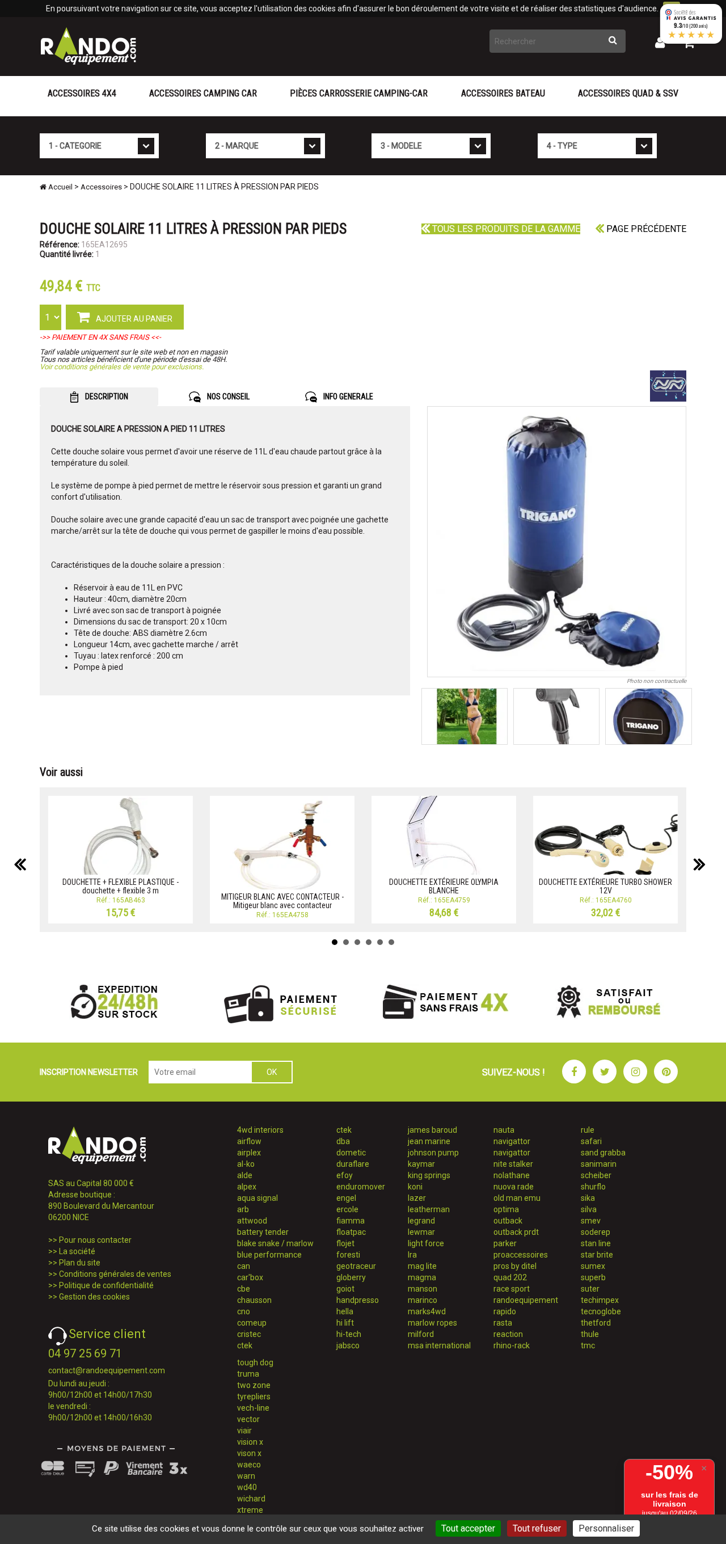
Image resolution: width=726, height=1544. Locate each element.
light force (426, 1243)
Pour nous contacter (95, 1240)
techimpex (600, 1300)
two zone (254, 1385)
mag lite (422, 1266)
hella (344, 1311)
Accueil (60, 187)
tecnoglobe (601, 1311)
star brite (597, 1254)
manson (422, 1288)
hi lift (345, 1322)
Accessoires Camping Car (203, 93)
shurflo (593, 1186)
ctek (244, 1345)
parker (505, 1243)
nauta (503, 1129)
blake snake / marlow (275, 1243)
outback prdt (516, 1232)
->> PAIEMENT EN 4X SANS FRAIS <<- (100, 337)
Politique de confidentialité (106, 1285)
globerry (351, 1277)
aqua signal (257, 1198)
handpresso (357, 1300)
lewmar (421, 1232)
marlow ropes (432, 1322)
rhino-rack (511, 1345)
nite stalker (513, 1163)
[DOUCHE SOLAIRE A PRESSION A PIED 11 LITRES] (557, 541)
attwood (252, 1220)
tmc (588, 1345)
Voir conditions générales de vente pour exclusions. (122, 366)
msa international (439, 1345)
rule (587, 1129)
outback (507, 1220)
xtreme (250, 1510)
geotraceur (356, 1266)
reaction (508, 1334)
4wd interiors (260, 1129)
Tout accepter (468, 1528)
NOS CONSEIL (227, 396)
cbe (243, 1288)
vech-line (253, 1407)
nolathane (511, 1175)
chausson (254, 1300)
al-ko (246, 1163)
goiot (345, 1288)
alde (244, 1175)
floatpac (351, 1232)
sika (588, 1198)
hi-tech (348, 1334)
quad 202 (510, 1277)
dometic (351, 1152)
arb (243, 1209)
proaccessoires (520, 1254)
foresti (348, 1254)
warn (246, 1475)
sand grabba (603, 1152)
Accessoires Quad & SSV (628, 93)
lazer (417, 1198)
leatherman (429, 1209)
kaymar (421, 1163)
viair (244, 1430)
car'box (250, 1277)
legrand (421, 1220)
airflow (249, 1141)
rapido (504, 1311)
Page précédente (645, 228)
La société (77, 1251)
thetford (596, 1322)
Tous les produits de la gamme (505, 228)
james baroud (432, 1129)
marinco (422, 1300)
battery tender (263, 1232)
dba (343, 1141)
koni (415, 1186)
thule (590, 1334)
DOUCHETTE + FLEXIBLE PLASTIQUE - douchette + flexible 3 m (120, 886)
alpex (246, 1186)
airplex (249, 1152)
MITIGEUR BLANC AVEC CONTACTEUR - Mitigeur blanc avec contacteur (282, 901)
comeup (252, 1322)
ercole (347, 1209)
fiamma (350, 1220)
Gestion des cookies (94, 1296)
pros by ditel (515, 1266)
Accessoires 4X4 (82, 93)
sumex (593, 1266)
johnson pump (433, 1152)
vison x (249, 1453)
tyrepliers (254, 1396)
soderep (595, 1232)
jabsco (348, 1345)
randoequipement (525, 1300)
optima (506, 1209)
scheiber (596, 1175)
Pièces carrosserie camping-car (359, 93)
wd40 (247, 1487)
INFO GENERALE (347, 396)
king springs (429, 1175)
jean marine (429, 1141)
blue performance (269, 1254)
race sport (511, 1288)
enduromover (360, 1186)
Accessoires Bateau (503, 93)
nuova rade (513, 1186)
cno (243, 1311)
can (243, 1266)
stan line (596, 1243)
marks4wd (427, 1311)
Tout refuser (537, 1528)
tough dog (255, 1362)
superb (593, 1277)
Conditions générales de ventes (115, 1274)
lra (412, 1254)
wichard (251, 1498)
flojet (345, 1243)
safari (591, 1141)
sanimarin (599, 1163)
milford (421, 1334)
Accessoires (101, 187)
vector (248, 1419)
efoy (344, 1175)
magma (422, 1277)
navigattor (511, 1141)
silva (589, 1209)
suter (590, 1288)
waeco (249, 1464)
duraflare (352, 1163)
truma (248, 1373)
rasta (502, 1322)
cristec (249, 1334)
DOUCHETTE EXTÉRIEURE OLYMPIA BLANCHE (444, 886)
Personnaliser (606, 1528)
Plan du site (79, 1262)
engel (346, 1198)
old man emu (517, 1198)
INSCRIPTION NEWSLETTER (89, 1072)
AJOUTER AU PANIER (133, 318)
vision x (250, 1441)
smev (591, 1220)
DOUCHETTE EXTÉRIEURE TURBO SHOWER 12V (605, 886)
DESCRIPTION (105, 396)
